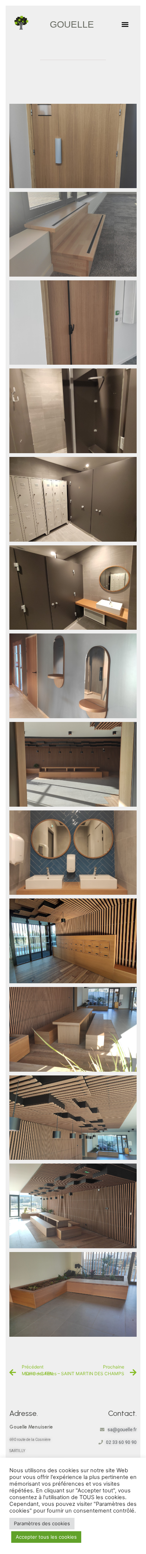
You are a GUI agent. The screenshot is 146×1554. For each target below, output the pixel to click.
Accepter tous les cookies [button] (46, 1537)
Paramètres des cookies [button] (42, 1523)
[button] (125, 24)
